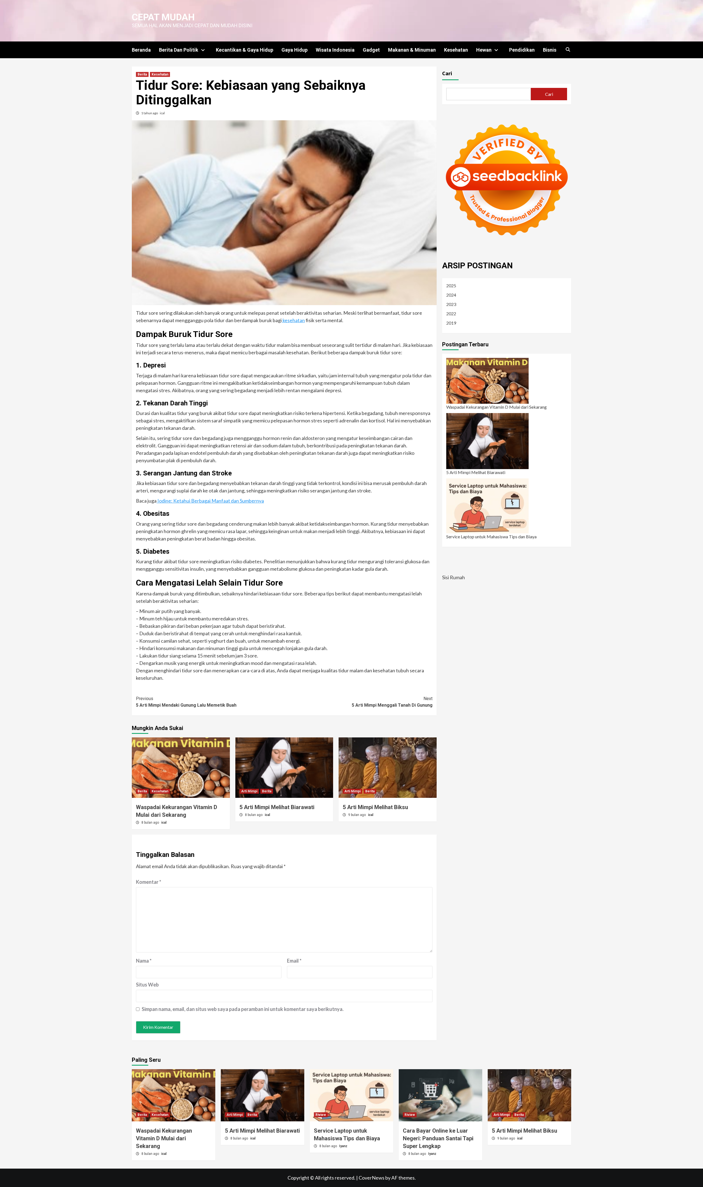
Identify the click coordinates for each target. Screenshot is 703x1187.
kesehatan (293, 320)
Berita (142, 74)
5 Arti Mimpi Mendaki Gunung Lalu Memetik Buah (186, 702)
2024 (451, 294)
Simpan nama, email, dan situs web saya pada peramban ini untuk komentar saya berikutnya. (243, 1009)
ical (162, 113)
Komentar (148, 882)
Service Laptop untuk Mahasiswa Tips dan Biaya (491, 536)
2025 (451, 285)
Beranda (141, 50)
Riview (321, 1115)
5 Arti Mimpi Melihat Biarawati (276, 807)
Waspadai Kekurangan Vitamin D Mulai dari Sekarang (496, 406)
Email (294, 961)
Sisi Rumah (453, 577)
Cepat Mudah (163, 17)
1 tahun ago (149, 113)
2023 (451, 304)
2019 (451, 322)
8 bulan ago (150, 822)
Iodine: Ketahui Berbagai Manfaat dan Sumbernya (210, 501)
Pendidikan (522, 50)
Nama (144, 961)
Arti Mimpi (249, 791)
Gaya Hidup (294, 50)
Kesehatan (456, 50)
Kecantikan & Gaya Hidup (244, 50)
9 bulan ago (357, 815)
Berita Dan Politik (178, 50)
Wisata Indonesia (335, 50)
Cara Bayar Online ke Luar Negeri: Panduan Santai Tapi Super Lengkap (438, 1138)
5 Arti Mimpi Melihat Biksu (375, 807)
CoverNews (371, 1178)
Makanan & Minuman (412, 50)
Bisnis (549, 50)
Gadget (371, 50)
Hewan (484, 50)
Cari (447, 73)
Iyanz (343, 1146)
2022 (451, 313)
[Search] (567, 49)
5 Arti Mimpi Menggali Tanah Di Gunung (392, 702)
